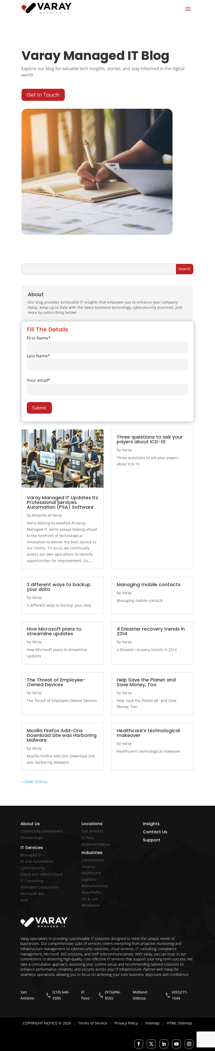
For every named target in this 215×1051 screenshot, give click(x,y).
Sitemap (152, 1023)
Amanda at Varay (47, 515)
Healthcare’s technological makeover (148, 732)
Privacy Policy (126, 1023)
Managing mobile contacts (148, 584)
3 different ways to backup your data (58, 586)
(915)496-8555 (113, 995)
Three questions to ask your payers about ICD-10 (150, 439)
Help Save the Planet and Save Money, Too (146, 682)
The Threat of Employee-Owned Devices (56, 682)
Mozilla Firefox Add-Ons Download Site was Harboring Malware (61, 735)
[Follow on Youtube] (176, 1043)
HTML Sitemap (179, 1023)
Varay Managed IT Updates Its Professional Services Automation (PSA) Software (62, 502)
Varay (127, 449)
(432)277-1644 (180, 995)
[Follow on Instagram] (189, 1043)
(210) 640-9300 (60, 995)
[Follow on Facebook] (138, 1043)
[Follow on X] (151, 1043)
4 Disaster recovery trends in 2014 (151, 631)
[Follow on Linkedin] (163, 1043)
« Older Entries (35, 781)
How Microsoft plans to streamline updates (54, 631)
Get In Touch (43, 94)
